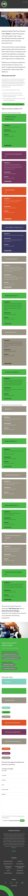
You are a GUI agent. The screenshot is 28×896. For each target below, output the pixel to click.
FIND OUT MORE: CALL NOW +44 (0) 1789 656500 (13, 104)
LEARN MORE (7, 145)
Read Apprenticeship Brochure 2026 (10, 654)
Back (3, 9)
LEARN (6, 496)
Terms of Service (4, 817)
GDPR (8, 870)
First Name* (4, 770)
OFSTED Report (20, 872)
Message (4, 794)
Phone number (5, 789)
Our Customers (19, 863)
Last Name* (4, 775)
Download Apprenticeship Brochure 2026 (11, 658)
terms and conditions (15, 820)
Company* (4, 780)
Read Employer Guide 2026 (8, 664)
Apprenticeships (8, 872)
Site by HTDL (14, 885)
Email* (3, 784)
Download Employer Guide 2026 (9, 668)
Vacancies (20, 861)
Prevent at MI (20, 870)
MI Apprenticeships (8, 861)
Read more (14, 850)
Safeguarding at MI (8, 863)
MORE (9, 496)
